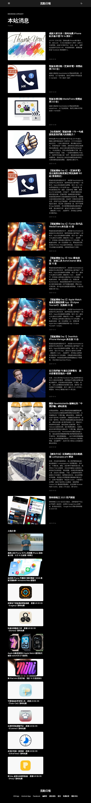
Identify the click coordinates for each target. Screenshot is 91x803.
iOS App (16, 796)
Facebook (36, 796)
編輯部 (44, 796)
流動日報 (45, 3)
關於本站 (74, 796)
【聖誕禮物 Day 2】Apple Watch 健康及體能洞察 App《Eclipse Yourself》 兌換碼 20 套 (65, 302)
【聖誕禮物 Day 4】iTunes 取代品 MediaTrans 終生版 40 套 (66, 225)
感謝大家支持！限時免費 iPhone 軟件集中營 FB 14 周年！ (65, 35)
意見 (59, 796)
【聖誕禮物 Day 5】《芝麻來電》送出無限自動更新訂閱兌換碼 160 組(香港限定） (65, 173)
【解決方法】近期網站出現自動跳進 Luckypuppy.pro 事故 (65, 455)
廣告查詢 (52, 796)
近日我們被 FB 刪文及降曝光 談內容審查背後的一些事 (65, 372)
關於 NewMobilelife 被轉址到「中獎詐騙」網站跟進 (66, 405)
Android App (26, 796)
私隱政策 (66, 796)
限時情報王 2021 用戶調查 (62, 497)
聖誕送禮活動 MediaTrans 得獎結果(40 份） (65, 100)
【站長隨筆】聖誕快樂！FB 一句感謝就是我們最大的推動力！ (66, 133)
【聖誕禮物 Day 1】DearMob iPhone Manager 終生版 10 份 (64, 338)
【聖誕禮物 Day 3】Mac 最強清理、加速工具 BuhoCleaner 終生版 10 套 (65, 260)
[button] (9, 3)
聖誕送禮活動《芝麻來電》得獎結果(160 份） (65, 67)
